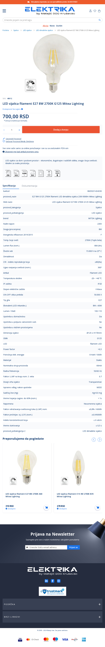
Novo (52, 25)
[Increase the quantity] (19, 130)
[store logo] (50, 11)
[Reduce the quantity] (4, 130)
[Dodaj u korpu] (46, 507)
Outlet (59, 25)
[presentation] (94, 440)
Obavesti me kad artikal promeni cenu (22, 151)
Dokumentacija (29, 185)
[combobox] (52, 20)
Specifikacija (9, 185)
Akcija (45, 25)
